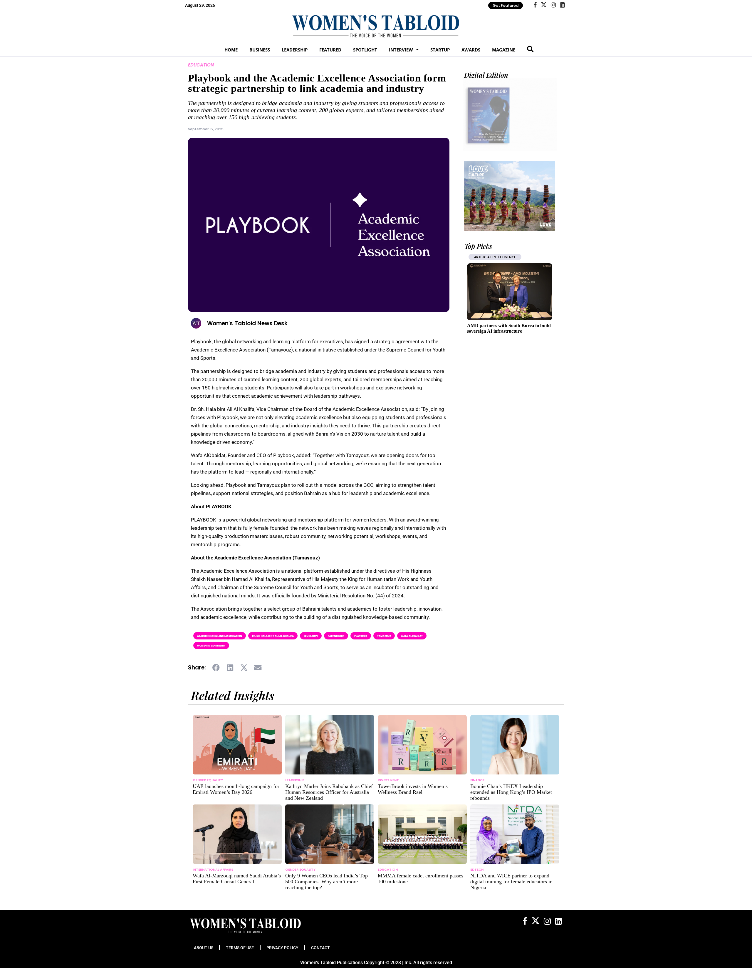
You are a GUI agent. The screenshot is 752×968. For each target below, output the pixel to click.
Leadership (295, 50)
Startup (440, 50)
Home (231, 50)
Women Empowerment (494, 257)
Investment (388, 780)
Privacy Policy (282, 947)
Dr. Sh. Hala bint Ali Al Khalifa (273, 635)
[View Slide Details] (509, 196)
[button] (216, 667)
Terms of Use (240, 947)
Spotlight (365, 50)
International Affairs (213, 869)
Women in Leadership (211, 645)
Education (201, 65)
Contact (320, 947)
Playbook (360, 635)
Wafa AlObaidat (412, 635)
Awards (470, 50)
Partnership (336, 635)
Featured (330, 50)
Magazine (503, 50)
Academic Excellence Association (219, 635)
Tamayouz (384, 635)
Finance (477, 780)
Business (259, 50)
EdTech (477, 869)
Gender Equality (208, 780)
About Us (203, 947)
